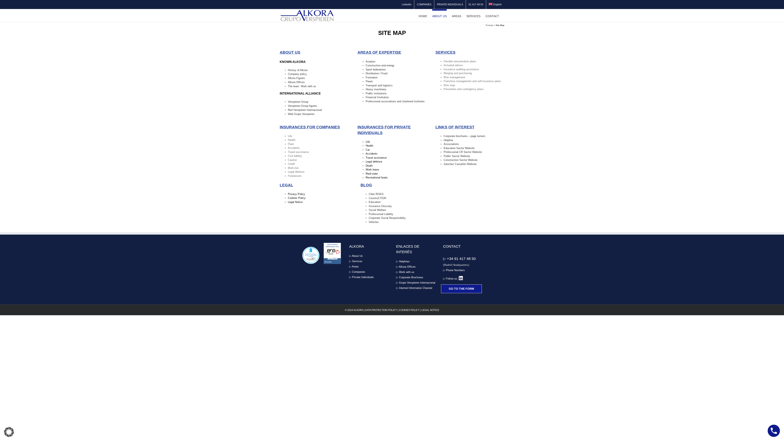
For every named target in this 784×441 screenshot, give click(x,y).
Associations (451, 144)
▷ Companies (357, 271)
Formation (372, 77)
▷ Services (355, 261)
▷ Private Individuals (361, 277)
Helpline (448, 140)
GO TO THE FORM (461, 288)
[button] (9, 432)
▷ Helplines (403, 261)
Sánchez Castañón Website (460, 164)
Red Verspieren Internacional (305, 109)
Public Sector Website (457, 156)
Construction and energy (380, 65)
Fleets (369, 81)
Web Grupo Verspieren (301, 114)
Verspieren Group (298, 101)
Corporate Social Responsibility (387, 217)
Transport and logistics (379, 85)
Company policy (297, 74)
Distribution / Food (376, 73)
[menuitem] (495, 4)
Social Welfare (377, 210)
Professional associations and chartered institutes (395, 101)
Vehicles (374, 222)
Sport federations (376, 69)
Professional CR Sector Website (463, 152)
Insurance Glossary (380, 206)
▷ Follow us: (451, 278)
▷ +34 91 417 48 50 (459, 259)
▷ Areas (354, 266)
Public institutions (376, 93)
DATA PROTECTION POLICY (381, 310)
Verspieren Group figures (302, 105)
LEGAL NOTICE (430, 310)
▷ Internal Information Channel (414, 288)
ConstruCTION (377, 198)
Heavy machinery (376, 89)
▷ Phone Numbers (454, 270)
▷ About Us (356, 255)
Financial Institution (377, 97)
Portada (489, 25)
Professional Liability (381, 214)
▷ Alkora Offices (406, 266)
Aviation (370, 61)
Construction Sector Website (461, 159)
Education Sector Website (459, 148)
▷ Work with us (405, 272)
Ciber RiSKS (376, 194)
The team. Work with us (302, 86)
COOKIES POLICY (409, 310)
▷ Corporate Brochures (409, 277)
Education (375, 202)
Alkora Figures (296, 78)
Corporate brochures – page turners (464, 136)
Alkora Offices (296, 82)
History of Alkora (297, 70)
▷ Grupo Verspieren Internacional (415, 282)
